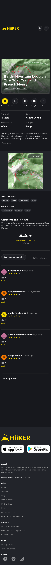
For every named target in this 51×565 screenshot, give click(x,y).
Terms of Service (8, 549)
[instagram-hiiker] (22, 558)
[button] (6, 143)
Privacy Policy (7, 545)
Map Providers (7, 500)
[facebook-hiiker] (5, 558)
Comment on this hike (13, 257)
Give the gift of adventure (12, 516)
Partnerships (6, 504)
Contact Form (7, 535)
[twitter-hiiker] (13, 558)
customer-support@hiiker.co (13, 530)
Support (4, 491)
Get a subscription (8, 512)
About (3, 487)
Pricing (4, 508)
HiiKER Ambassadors (10, 526)
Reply (3, 281)
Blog (3, 496)
